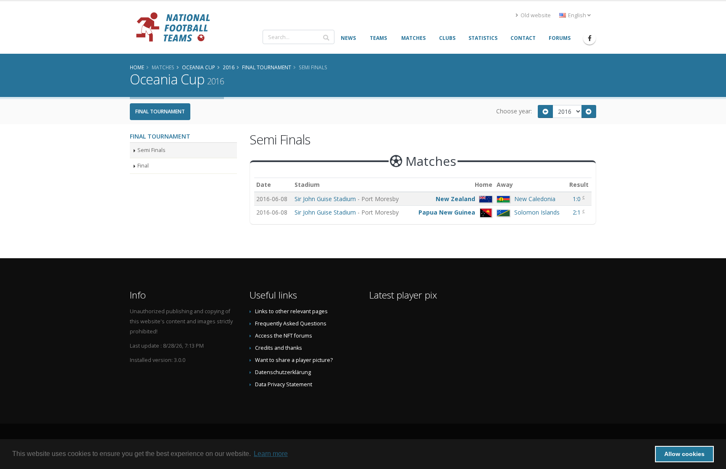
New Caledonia (534, 199)
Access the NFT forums (283, 335)
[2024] (589, 111)
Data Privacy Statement (283, 384)
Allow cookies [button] (684, 454)
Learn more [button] (271, 453)
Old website (535, 15)
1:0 (577, 199)
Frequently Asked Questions (290, 323)
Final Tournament (160, 111)
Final (143, 165)
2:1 (577, 212)
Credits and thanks (278, 347)
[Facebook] (589, 38)
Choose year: (514, 111)
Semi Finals (151, 150)
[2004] (545, 111)
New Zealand (455, 199)
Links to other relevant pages (291, 311)
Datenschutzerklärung (283, 372)
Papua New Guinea (446, 212)
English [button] (577, 15)
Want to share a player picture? (294, 360)
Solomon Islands (537, 212)
